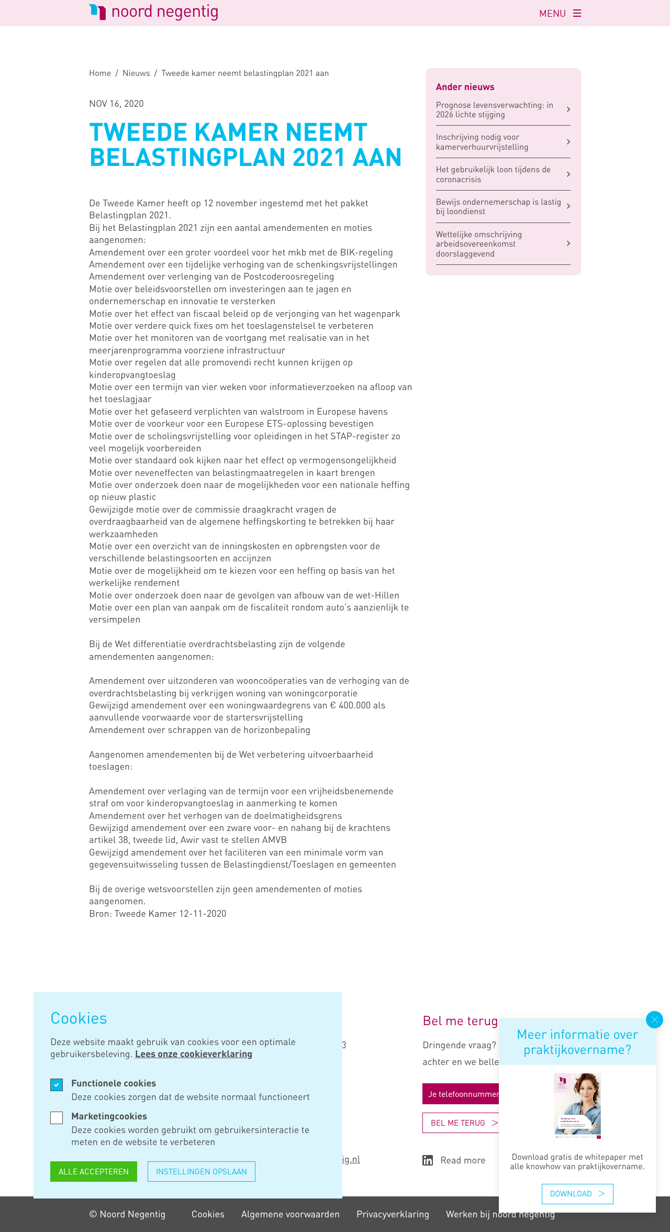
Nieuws (136, 72)
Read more (463, 1160)
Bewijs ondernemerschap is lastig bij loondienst (499, 206)
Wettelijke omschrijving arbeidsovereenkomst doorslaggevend (479, 244)
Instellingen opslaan (201, 1171)
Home (100, 72)
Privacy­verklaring (392, 1214)
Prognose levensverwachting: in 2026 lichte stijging (495, 109)
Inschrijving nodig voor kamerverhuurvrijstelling (482, 141)
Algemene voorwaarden (290, 1214)
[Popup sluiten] (654, 1019)
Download (571, 1193)
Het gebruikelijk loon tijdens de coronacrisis (493, 174)
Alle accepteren (94, 1171)
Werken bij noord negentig (500, 1214)
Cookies (208, 1214)
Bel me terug (458, 1122)
